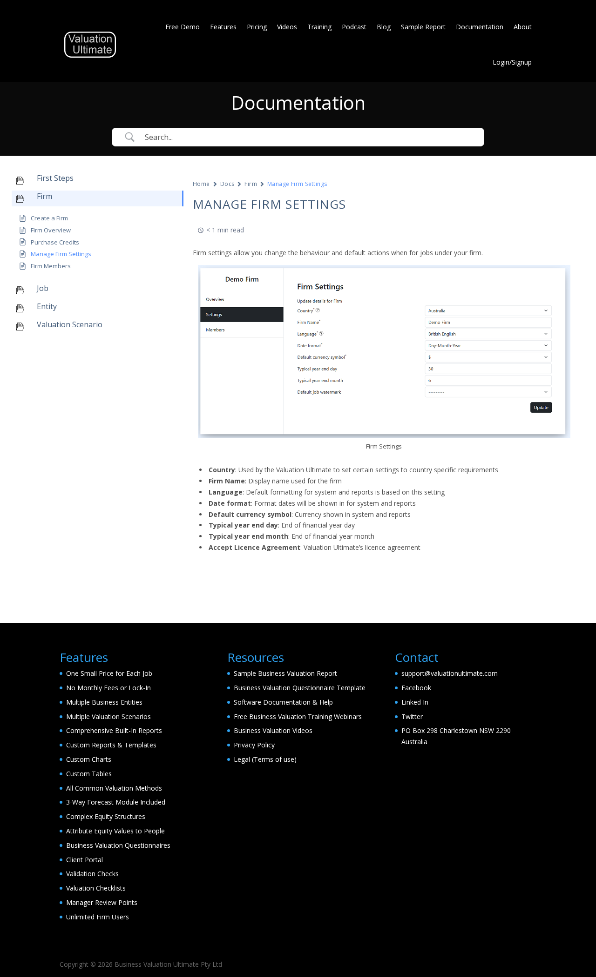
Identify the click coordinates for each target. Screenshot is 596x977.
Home (201, 184)
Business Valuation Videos (273, 730)
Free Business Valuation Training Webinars (298, 716)
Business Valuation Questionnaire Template (300, 687)
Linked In (414, 702)
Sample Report (423, 26)
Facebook (416, 687)
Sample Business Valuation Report (285, 673)
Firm (250, 184)
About (523, 26)
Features (223, 26)
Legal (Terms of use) (265, 759)
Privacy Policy (254, 744)
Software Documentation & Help (283, 702)
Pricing (257, 26)
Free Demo (182, 26)
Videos (287, 26)
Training (319, 26)
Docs (227, 184)
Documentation (479, 26)
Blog (384, 26)
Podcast (354, 26)
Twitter (412, 716)
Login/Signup (512, 62)
